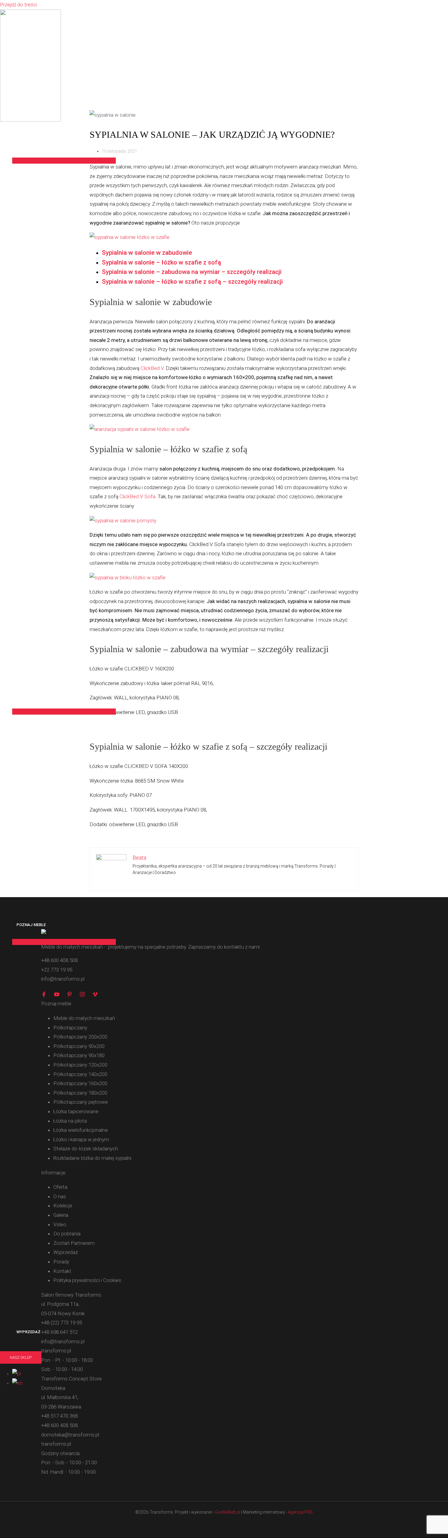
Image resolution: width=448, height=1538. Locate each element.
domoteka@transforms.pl (70, 1435)
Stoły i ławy (29, 694)
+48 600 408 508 (59, 1425)
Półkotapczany (33, 143)
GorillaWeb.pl (227, 1512)
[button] (20, 1357)
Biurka (23, 666)
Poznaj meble (31, 924)
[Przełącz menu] (64, 161)
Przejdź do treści (18, 5)
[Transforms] (30, 120)
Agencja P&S (300, 1512)
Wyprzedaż (28, 1332)
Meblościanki (30, 638)
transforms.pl (56, 1444)
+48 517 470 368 (59, 1416)
